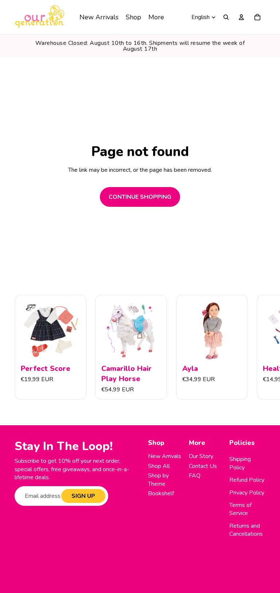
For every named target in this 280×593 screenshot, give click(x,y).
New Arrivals (164, 456)
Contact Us (203, 466)
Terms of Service (240, 509)
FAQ (195, 476)
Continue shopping (140, 197)
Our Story (201, 456)
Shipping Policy (240, 463)
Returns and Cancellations (246, 530)
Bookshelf (161, 493)
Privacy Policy (246, 493)
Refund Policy (246, 480)
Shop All (159, 466)
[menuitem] (98, 17)
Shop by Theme (158, 480)
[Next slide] (257, 347)
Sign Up (83, 496)
